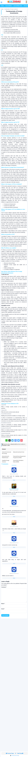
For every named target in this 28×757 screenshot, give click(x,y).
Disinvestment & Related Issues (5, 457)
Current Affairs (8, 5)
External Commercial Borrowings (6, 452)
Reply (14, 480)
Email (3, 608)
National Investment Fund (18, 452)
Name (3, 603)
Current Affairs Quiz (18, 5)
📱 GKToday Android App (14, 755)
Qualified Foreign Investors (5, 461)
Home (2, 5)
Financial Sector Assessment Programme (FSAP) (19, 457)
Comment (4, 587)
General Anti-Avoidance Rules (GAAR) (18, 461)
